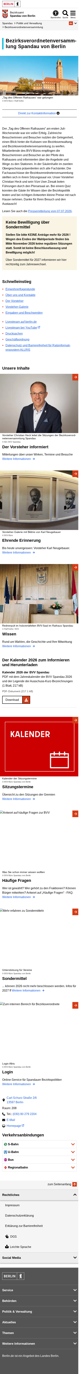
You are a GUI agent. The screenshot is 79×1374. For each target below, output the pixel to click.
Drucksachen (14, 333)
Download (12, 699)
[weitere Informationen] (5, 14)
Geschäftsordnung (17, 339)
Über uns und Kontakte (20, 295)
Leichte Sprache (20, 1247)
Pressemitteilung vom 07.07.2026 (50, 211)
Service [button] (7, 1290)
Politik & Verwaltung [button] (17, 1311)
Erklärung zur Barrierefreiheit (24, 1225)
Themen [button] (8, 1333)
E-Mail (11, 1120)
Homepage (14, 1126)
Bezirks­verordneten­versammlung (24, 27)
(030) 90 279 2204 (25, 1114)
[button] (73, 23)
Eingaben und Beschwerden (24, 312)
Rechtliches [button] (10, 1195)
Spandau (7, 23)
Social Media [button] (11, 1258)
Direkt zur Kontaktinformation (37, 113)
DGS (13, 1236)
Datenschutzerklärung (19, 1215)
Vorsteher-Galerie (17, 306)
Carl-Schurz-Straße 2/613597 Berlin (22, 1100)
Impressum (12, 1205)
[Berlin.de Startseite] (11, 4)
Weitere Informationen (17, 458)
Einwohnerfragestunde (20, 289)
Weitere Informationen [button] (18, 1343)
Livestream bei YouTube (21, 327)
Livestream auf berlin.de (21, 321)
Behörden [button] (9, 1301)
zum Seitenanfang (59, 1184)
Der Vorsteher (15, 300)
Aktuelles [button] (9, 1322)
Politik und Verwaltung (29, 23)
